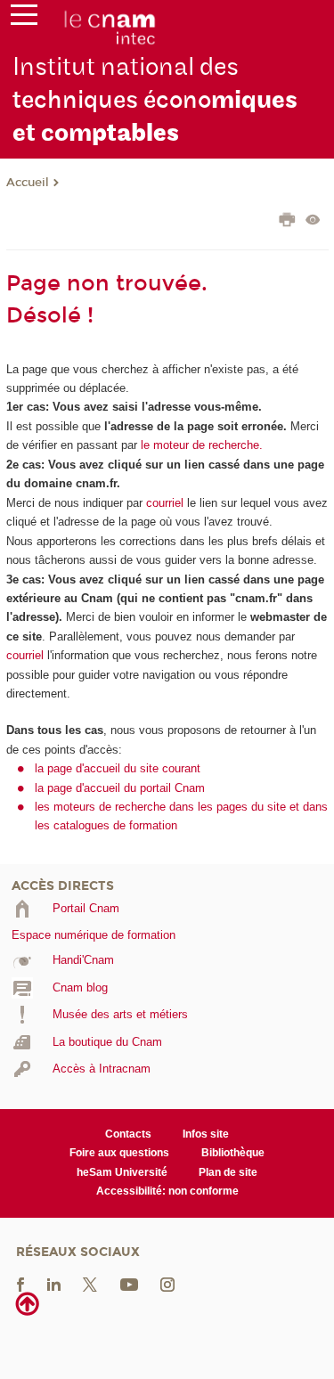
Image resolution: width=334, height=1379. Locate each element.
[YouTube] (129, 1283)
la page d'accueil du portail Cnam (120, 788)
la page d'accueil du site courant (117, 768)
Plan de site (228, 1172)
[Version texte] (313, 221)
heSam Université (122, 1172)
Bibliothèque (233, 1152)
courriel (164, 503)
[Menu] (24, 18)
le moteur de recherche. (200, 445)
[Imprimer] (287, 222)
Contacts (128, 1134)
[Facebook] (20, 1283)
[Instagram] (167, 1283)
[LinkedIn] (53, 1283)
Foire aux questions (119, 1152)
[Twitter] (90, 1283)
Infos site (206, 1134)
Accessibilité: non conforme (167, 1191)
